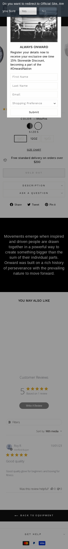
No (44, 11)
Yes (24, 11)
